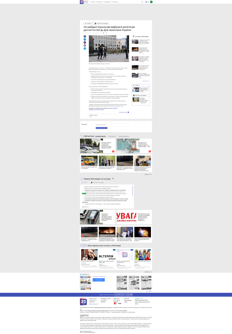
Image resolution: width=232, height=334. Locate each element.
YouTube (97, 109)
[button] (112, 179)
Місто (96, 115)
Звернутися (103, 301)
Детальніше (91, 301)
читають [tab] (112, 136)
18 (107, 33)
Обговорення (99, 2)
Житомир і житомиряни (102, 23)
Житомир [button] (86, 2)
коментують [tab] (100, 136)
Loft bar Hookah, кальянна (87, 261)
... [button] (119, 2)
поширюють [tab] (123, 136)
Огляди (125, 301)
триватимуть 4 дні (119, 106)
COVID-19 (89, 23)
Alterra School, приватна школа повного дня (106, 262)
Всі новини (92, 2)
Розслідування (107, 2)
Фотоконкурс (114, 2)
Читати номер (99, 279)
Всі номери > (149, 291)
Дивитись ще (146, 81)
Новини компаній (128, 300)
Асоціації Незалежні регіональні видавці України (98, 310)
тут (80, 309)
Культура (91, 115)
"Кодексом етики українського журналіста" (103, 307)
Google (102, 109)
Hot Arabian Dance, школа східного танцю (142, 262)
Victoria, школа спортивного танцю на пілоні (123, 262)
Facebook (110, 108)
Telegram (115, 108)
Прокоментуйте (124, 112)
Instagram (91, 109)
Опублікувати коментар (102, 128)
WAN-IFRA (125, 310)
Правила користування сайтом (141, 300)
